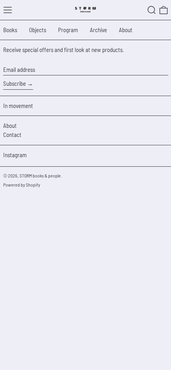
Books (10, 29)
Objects (37, 29)
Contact (12, 134)
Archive (98, 29)
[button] (151, 9)
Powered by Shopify (21, 184)
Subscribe (14, 83)
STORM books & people (40, 175)
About (125, 29)
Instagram (15, 154)
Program (68, 29)
